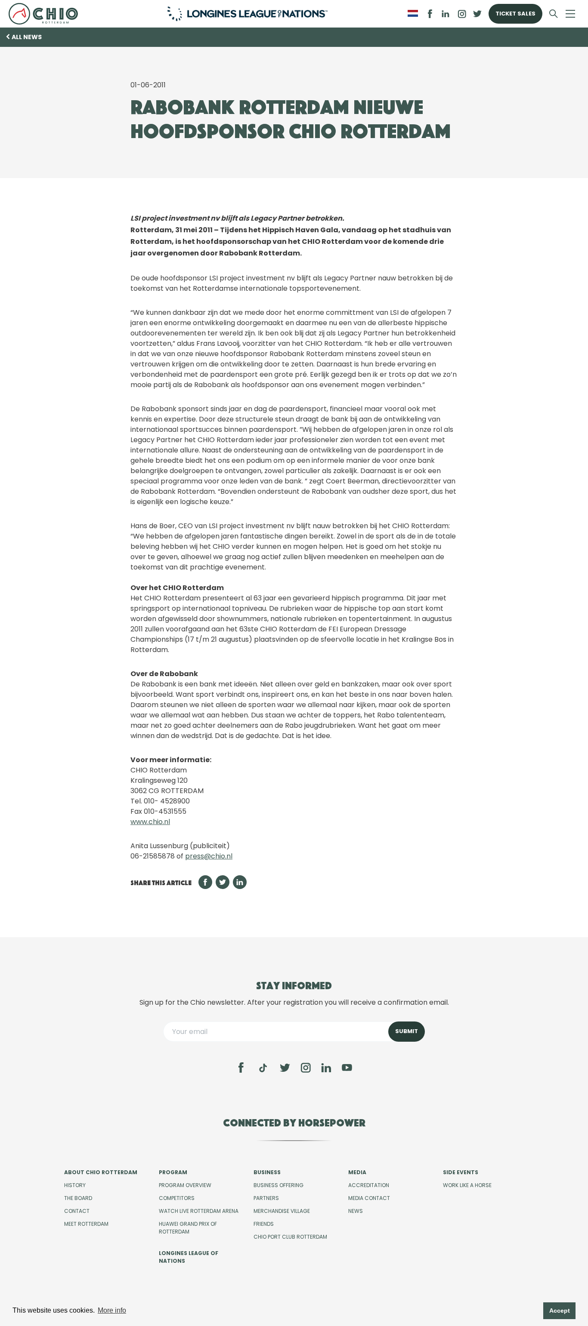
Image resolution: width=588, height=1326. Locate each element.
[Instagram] (305, 1067)
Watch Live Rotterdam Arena (198, 1211)
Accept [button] (559, 1310)
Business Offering (278, 1185)
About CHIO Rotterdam (100, 1172)
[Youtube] (347, 1067)
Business (267, 1172)
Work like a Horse (467, 1185)
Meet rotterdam (86, 1224)
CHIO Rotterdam (47, 14)
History (75, 1185)
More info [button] (112, 1310)
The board (78, 1198)
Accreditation (368, 1185)
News (355, 1211)
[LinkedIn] (445, 13)
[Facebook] (241, 1067)
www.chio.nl (150, 822)
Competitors (177, 1198)
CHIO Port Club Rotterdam (290, 1236)
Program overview (185, 1185)
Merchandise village (282, 1211)
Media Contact (369, 1198)
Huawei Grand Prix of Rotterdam (188, 1227)
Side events (460, 1172)
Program (173, 1172)
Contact (77, 1211)
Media (357, 1172)
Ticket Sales (515, 13)
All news (27, 37)
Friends (264, 1224)
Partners (266, 1198)
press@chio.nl (208, 856)
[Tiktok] (263, 1067)
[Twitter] (285, 1067)
